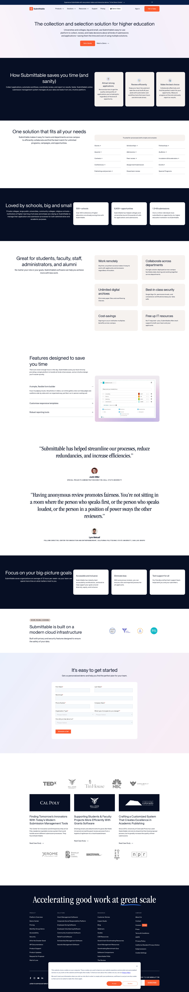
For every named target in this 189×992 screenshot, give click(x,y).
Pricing (103, 9)
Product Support (35, 948)
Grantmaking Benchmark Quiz (108, 948)
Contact (138, 921)
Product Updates (35, 952)
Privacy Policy (126, 972)
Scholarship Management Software (69, 941)
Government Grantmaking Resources (111, 941)
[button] (61, 385)
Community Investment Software (69, 933)
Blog (99, 925)
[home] (37, 8)
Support (94, 9)
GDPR (137, 937)
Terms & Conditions (142, 933)
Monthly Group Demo (37, 929)
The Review (102, 960)
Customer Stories (104, 917)
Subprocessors (140, 949)
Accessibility (34, 933)
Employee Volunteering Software (68, 929)
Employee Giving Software (66, 925)
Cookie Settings (140, 953)
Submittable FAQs (104, 956)
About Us (138, 917)
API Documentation (36, 945)
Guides (100, 933)
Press (137, 929)
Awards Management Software (68, 945)
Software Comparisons (106, 952)
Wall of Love (34, 960)
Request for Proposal (37, 956)
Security (33, 937)
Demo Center (34, 921)
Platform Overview (36, 917)
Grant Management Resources (108, 945)
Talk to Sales (152, 9)
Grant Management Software (67, 917)
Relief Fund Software (64, 937)
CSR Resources (103, 937)
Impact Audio (102, 921)
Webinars (101, 929)
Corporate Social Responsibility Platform (71, 921)
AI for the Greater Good (38, 941)
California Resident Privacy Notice (147, 945)
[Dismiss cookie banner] (137, 966)
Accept (114, 983)
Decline (130, 983)
